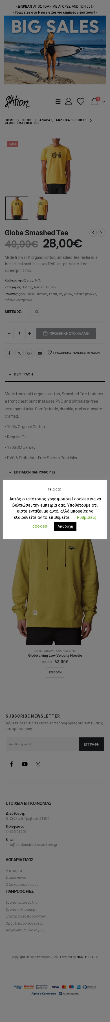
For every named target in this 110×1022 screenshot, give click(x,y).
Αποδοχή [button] (65, 526)
